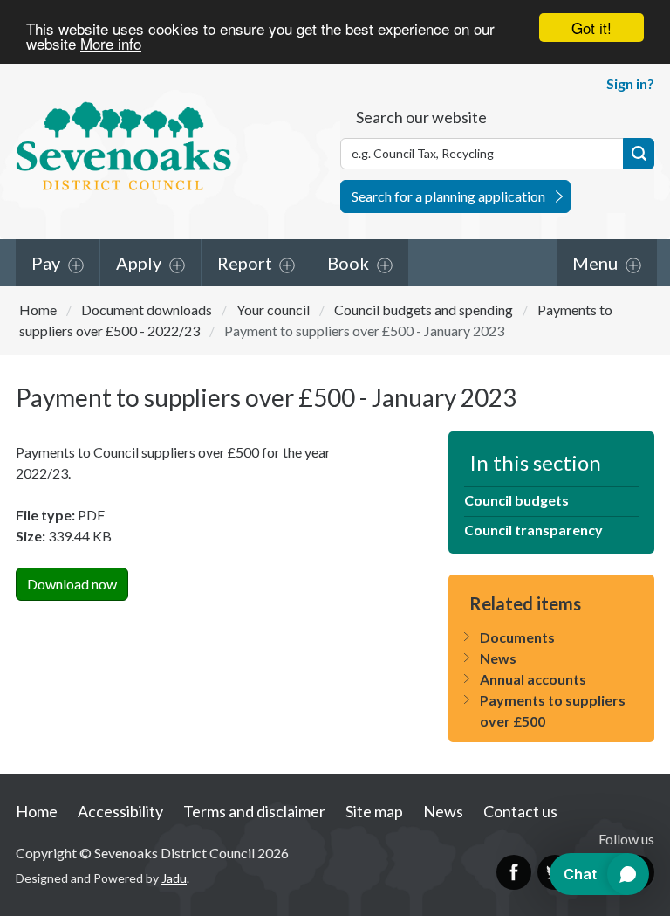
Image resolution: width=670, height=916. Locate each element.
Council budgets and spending (423, 309)
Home (38, 309)
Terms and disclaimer (254, 811)
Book (348, 262)
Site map (374, 811)
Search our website (421, 117)
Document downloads (146, 309)
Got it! (591, 27)
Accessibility (120, 811)
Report (244, 262)
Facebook (513, 872)
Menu (595, 262)
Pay (45, 262)
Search (638, 153)
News (498, 658)
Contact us (520, 811)
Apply (138, 262)
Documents (517, 637)
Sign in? (630, 83)
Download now (72, 583)
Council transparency (533, 529)
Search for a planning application (448, 196)
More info (110, 43)
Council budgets (516, 500)
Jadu (174, 878)
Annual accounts (533, 679)
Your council (273, 309)
